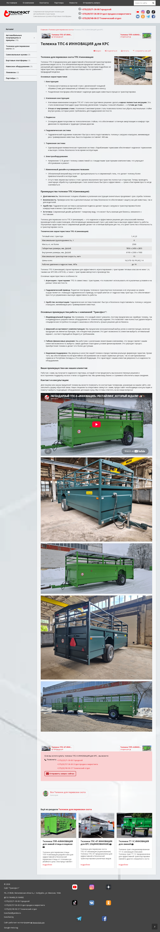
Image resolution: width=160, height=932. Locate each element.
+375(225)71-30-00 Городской (96, 9)
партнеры (59, 3)
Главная (44, 29)
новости (73, 3)
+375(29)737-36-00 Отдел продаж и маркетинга (106, 13)
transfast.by (9, 917)
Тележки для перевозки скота (61, 29)
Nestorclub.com (39, 923)
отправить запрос (91, 3)
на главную (12, 3)
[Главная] (17, 16)
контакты (44, 3)
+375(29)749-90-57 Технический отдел (101, 18)
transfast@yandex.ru (12, 913)
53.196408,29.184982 (15, 897)
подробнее (47, 864)
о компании (28, 3)
